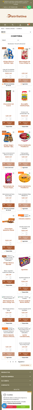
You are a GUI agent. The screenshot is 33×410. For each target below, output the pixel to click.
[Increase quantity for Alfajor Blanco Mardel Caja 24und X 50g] (10, 75)
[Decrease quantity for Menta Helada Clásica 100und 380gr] (10, 350)
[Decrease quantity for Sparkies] (26, 285)
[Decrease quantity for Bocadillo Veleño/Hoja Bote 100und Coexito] (26, 119)
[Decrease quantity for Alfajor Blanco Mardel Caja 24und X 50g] (10, 77)
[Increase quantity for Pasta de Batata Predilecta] (26, 200)
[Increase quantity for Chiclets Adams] (26, 233)
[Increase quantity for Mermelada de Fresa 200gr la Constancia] (26, 75)
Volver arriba (26, 365)
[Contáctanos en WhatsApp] (29, 7)
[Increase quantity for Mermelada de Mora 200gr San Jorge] (10, 315)
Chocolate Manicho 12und (8, 229)
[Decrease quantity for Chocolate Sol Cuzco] (10, 119)
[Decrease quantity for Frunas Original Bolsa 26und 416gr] (26, 316)
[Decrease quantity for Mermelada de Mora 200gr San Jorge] (10, 316)
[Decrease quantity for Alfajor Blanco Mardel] (10, 278)
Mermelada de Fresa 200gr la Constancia (24, 63)
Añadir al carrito (7, 80)
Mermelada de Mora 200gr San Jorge (8, 302)
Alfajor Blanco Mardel (8, 263)
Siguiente (21, 362)
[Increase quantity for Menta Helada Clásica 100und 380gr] (10, 349)
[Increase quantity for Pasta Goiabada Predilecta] (26, 159)
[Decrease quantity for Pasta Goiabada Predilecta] (26, 160)
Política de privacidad (14, 403)
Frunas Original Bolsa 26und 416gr (24, 302)
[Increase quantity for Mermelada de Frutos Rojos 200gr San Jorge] (10, 200)
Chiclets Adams (25, 219)
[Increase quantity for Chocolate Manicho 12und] (10, 242)
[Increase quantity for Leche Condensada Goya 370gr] (26, 349)
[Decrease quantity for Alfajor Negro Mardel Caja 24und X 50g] (10, 160)
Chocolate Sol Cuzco (8, 105)
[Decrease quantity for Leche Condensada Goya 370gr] (26, 350)
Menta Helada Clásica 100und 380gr (8, 336)
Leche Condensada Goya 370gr (24, 336)
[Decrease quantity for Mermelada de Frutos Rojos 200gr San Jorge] (10, 202)
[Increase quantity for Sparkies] (26, 284)
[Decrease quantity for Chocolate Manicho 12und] (10, 244)
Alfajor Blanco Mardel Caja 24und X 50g (8, 63)
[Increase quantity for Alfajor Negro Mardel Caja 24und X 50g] (10, 159)
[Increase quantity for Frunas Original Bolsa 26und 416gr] (26, 315)
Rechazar (10, 407)
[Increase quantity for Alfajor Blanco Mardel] (10, 277)
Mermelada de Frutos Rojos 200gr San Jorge (8, 187)
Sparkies (24, 270)
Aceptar (23, 407)
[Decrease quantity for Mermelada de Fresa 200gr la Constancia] (26, 77)
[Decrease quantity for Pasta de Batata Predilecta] (26, 202)
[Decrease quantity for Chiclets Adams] (26, 234)
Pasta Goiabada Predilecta (24, 146)
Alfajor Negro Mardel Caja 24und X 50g (8, 146)
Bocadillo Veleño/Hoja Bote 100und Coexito (24, 106)
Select (10, 40)
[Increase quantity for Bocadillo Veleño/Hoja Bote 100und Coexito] (26, 118)
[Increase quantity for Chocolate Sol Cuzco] (10, 118)
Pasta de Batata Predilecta (24, 187)
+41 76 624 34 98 (12, 7)
